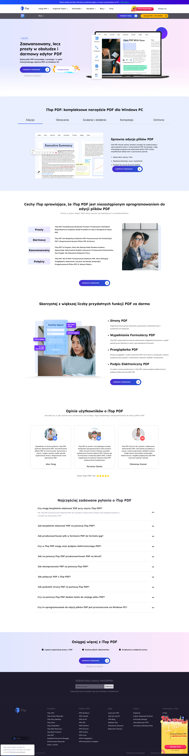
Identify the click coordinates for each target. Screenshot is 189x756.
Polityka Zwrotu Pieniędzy (135, 753)
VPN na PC (83, 719)
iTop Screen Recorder (55, 716)
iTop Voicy (51, 722)
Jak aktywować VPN (141, 722)
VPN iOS (82, 722)
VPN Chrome (83, 729)
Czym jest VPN (113, 713)
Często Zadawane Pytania (143, 716)
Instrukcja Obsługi (140, 719)
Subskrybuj (109, 686)
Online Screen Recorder (56, 742)
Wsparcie (136, 713)
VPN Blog (111, 719)
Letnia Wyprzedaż (144, 9)
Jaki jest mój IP (114, 716)
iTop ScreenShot (53, 726)
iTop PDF (50, 735)
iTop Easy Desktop (54, 719)
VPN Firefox (83, 732)
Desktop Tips (113, 722)
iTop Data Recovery (54, 729)
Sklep (111, 9)
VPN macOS (83, 716)
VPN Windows (84, 713)
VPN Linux (83, 735)
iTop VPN (50, 713)
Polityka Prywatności (158, 753)
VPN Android (84, 726)
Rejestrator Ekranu (115, 729)
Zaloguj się (162, 9)
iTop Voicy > (125, 2)
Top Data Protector (54, 732)
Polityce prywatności (17, 752)
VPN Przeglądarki (85, 738)
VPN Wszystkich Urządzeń (88, 742)
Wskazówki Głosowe (115, 726)
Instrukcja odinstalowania (143, 726)
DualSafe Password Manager (58, 738)
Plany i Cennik (52, 745)
